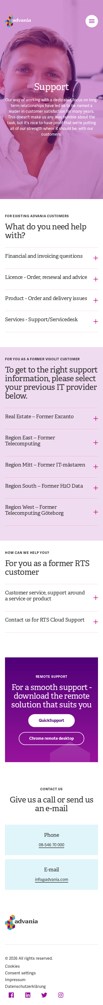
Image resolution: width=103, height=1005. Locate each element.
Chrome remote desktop (51, 738)
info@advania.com (51, 879)
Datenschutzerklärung (25, 986)
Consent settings (20, 973)
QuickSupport (51, 720)
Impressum (15, 979)
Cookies (12, 966)
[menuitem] (51, 967)
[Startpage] (18, 21)
